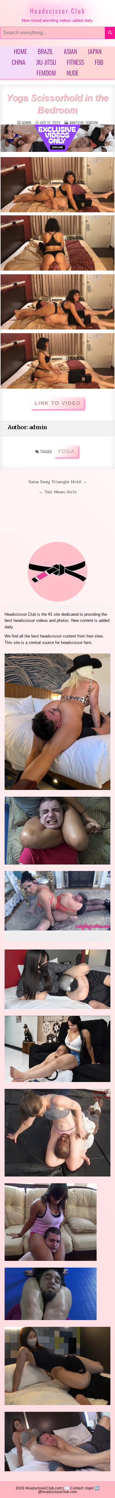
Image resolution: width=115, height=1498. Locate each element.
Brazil (45, 51)
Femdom (46, 72)
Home (20, 51)
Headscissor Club (57, 10)
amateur (77, 122)
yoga (66, 451)
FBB (99, 62)
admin (26, 123)
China (18, 62)
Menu (14, 528)
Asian (70, 51)
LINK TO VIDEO (58, 403)
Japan (95, 51)
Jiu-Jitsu (46, 62)
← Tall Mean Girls (58, 491)
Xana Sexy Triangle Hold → (57, 481)
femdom (92, 122)
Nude (73, 72)
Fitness (75, 62)
